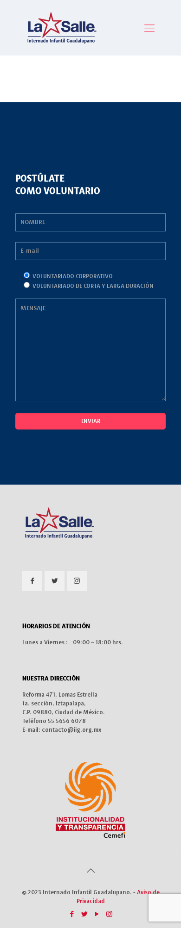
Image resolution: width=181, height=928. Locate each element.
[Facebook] (72, 914)
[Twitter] (84, 914)
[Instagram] (109, 914)
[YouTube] (97, 914)
